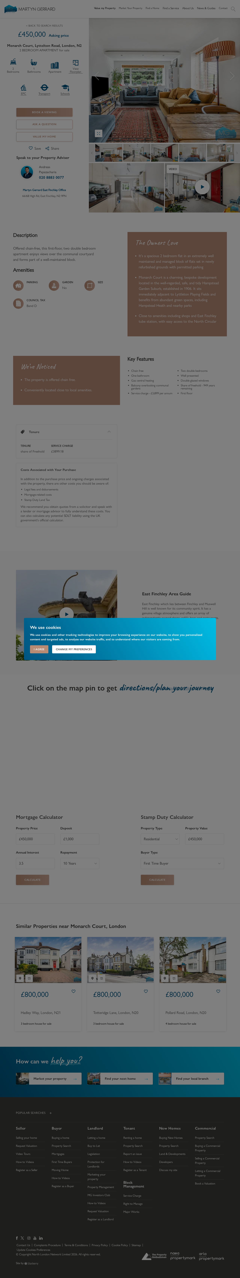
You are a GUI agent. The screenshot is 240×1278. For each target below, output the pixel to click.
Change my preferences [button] (74, 649)
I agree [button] (39, 649)
